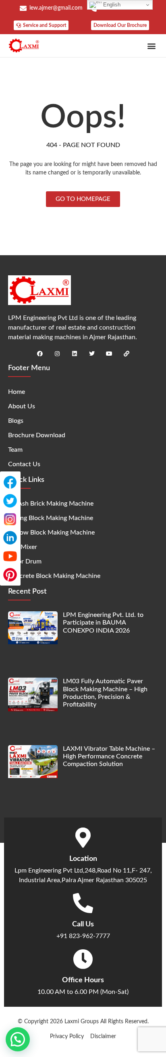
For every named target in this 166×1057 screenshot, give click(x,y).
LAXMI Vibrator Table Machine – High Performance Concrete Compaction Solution (109, 756)
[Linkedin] (74, 353)
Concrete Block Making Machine (54, 576)
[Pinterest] (10, 575)
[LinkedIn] (10, 538)
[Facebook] (40, 353)
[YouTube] (10, 556)
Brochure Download (36, 435)
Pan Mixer (22, 547)
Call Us (83, 924)
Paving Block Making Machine (50, 518)
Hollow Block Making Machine (51, 532)
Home (16, 392)
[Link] (126, 353)
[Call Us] (83, 903)
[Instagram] (57, 353)
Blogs (15, 421)
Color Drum (25, 561)
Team (15, 450)
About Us (21, 406)
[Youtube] (109, 353)
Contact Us (24, 464)
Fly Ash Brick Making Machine (50, 503)
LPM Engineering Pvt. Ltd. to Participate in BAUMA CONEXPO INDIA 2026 (103, 622)
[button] (151, 45)
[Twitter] (92, 353)
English (111, 5)
